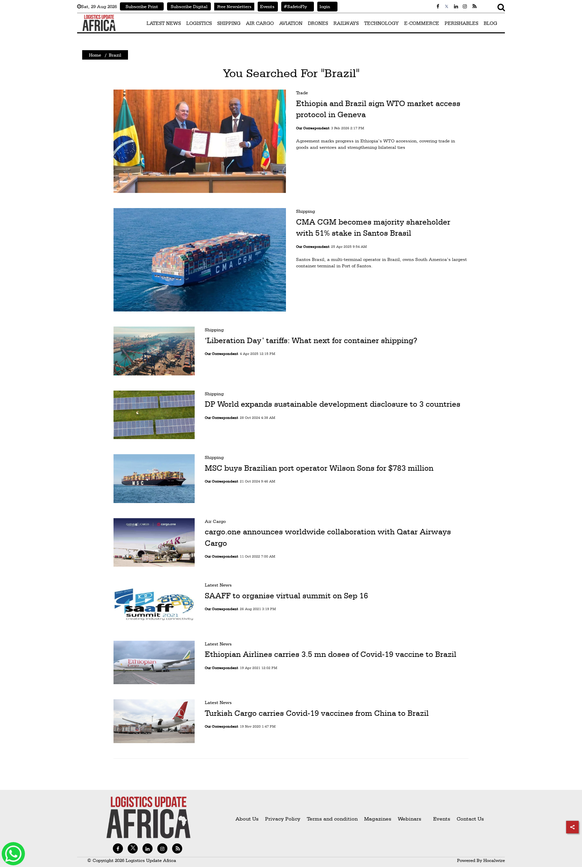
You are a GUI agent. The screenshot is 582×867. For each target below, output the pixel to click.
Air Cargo (215, 521)
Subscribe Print (142, 6)
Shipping (305, 211)
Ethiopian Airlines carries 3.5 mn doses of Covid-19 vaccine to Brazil (330, 654)
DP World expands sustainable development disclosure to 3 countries (332, 404)
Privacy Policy (282, 818)
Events (266, 6)
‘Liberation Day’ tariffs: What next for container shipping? (311, 340)
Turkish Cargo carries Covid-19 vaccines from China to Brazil (317, 713)
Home (95, 55)
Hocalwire (494, 860)
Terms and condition (333, 818)
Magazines (378, 818)
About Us (247, 818)
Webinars (409, 818)
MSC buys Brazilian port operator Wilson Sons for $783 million (319, 468)
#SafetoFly (294, 6)
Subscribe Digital (189, 6)
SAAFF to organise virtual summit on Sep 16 (286, 595)
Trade (302, 92)
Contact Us (470, 818)
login (323, 6)
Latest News (218, 585)
